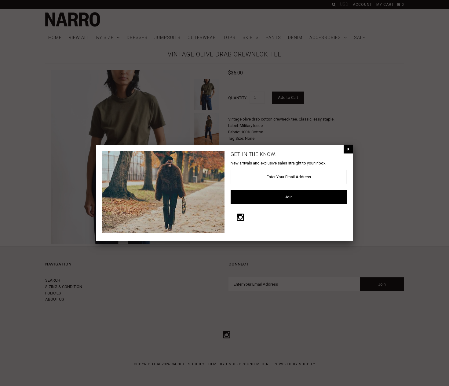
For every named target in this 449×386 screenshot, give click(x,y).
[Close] (348, 149)
